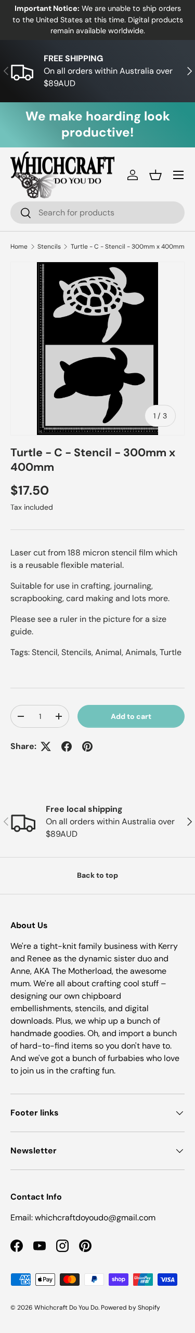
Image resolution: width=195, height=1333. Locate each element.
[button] (155, 175)
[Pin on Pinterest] (87, 746)
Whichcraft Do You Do (66, 1307)
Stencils (49, 246)
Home (19, 246)
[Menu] (178, 175)
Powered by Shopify (130, 1307)
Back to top (97, 875)
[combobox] (97, 212)
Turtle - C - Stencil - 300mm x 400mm (128, 246)
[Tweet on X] (45, 746)
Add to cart (131, 716)
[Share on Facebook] (66, 746)
